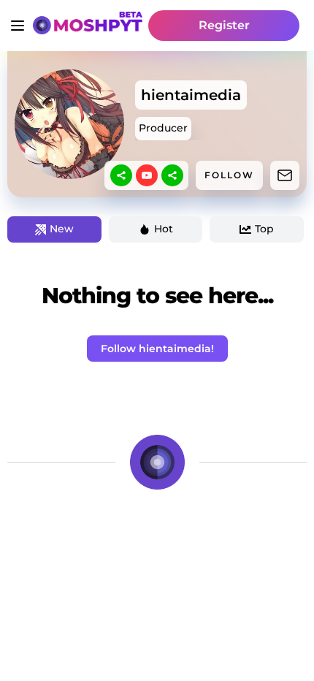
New (62, 228)
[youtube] (147, 175)
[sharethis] (121, 175)
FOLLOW (229, 175)
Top (264, 228)
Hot (163, 228)
